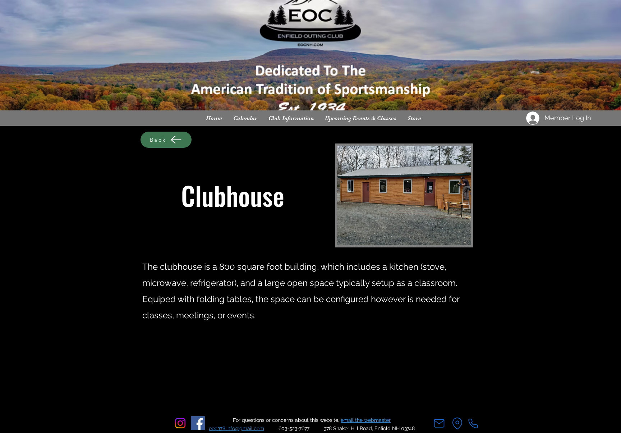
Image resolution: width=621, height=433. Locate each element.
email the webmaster (366, 420)
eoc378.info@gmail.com (236, 428)
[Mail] (439, 423)
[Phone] (473, 423)
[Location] (457, 423)
